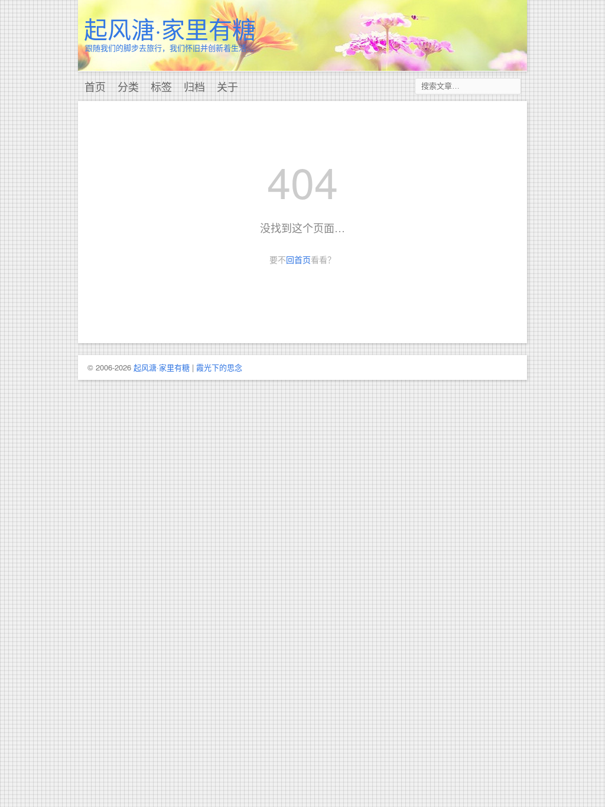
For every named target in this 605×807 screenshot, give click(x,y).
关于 (227, 86)
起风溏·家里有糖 (170, 28)
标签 (161, 86)
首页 (95, 86)
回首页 (298, 259)
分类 (128, 86)
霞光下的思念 (219, 367)
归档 (194, 86)
